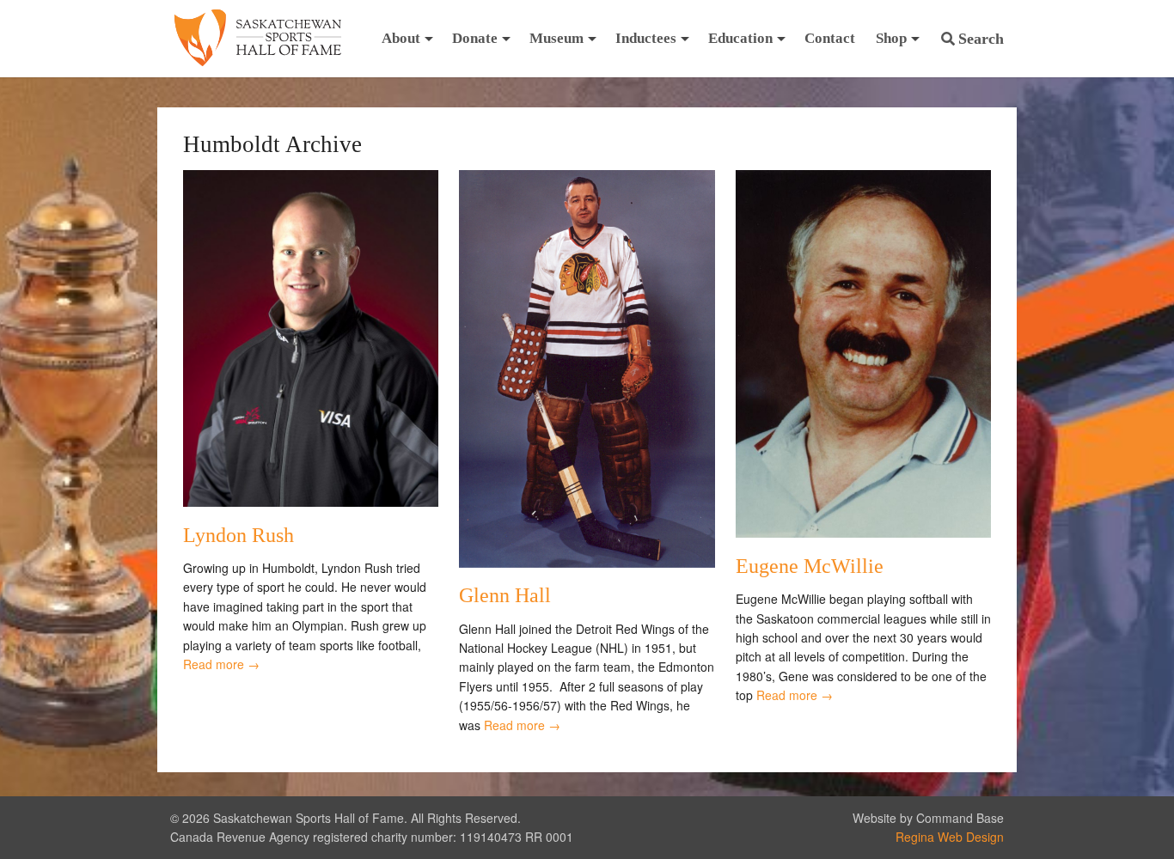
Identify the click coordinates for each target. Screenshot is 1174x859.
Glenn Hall (505, 595)
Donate (475, 38)
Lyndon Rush (238, 535)
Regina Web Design (950, 836)
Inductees (645, 38)
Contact (829, 38)
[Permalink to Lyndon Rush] (310, 501)
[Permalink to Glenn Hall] (586, 562)
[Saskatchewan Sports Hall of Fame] (257, 38)
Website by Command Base (928, 817)
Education (740, 38)
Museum (556, 38)
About (401, 38)
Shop (891, 38)
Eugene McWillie (810, 566)
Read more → (221, 664)
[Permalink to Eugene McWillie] (863, 532)
